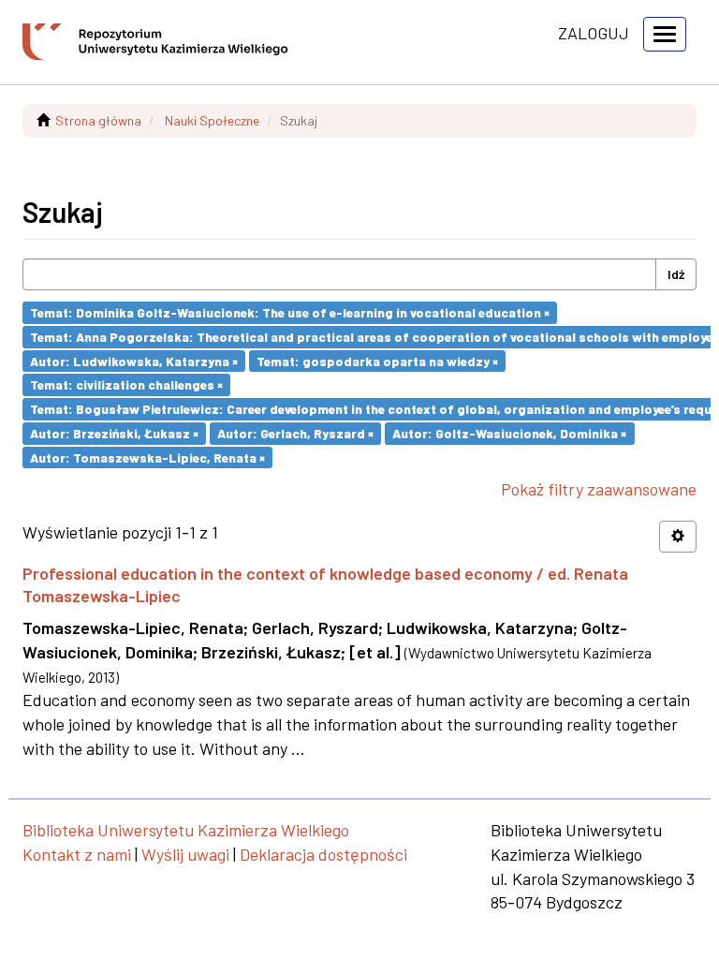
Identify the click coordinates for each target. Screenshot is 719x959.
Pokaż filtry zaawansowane (599, 489)
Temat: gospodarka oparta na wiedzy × (377, 360)
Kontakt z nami (76, 854)
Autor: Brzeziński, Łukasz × (114, 433)
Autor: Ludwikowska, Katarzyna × (134, 360)
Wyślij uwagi (185, 854)
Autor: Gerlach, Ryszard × (295, 433)
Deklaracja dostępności (323, 854)
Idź (676, 274)
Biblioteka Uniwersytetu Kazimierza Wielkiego (185, 829)
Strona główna (98, 120)
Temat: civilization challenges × (126, 384)
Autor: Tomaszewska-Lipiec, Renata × (147, 457)
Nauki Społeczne (212, 120)
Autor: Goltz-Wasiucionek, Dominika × (509, 433)
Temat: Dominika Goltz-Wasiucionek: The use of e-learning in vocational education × (290, 312)
